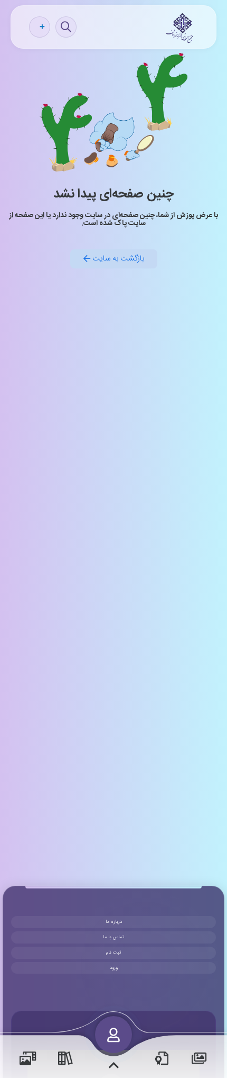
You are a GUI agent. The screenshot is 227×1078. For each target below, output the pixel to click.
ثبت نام (113, 952)
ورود (114, 968)
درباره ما (114, 922)
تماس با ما (113, 937)
